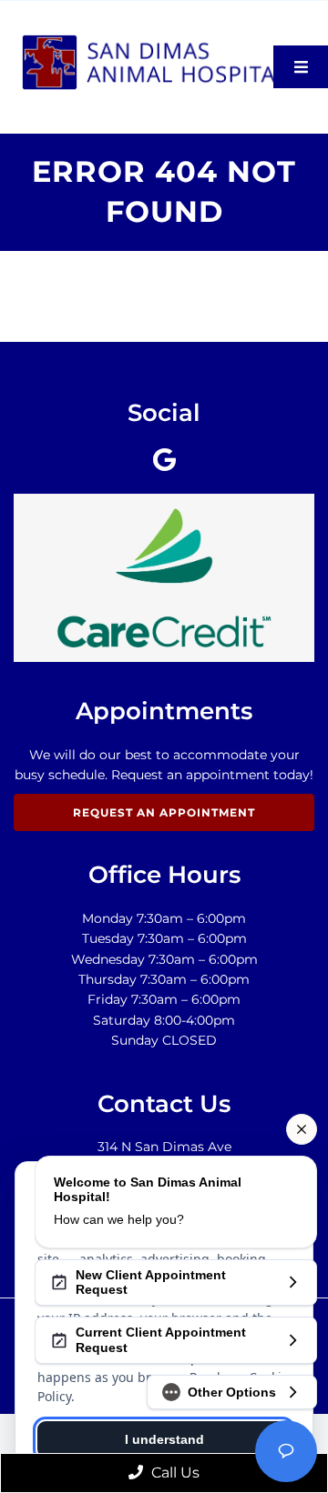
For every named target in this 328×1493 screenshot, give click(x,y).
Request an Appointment (164, 812)
